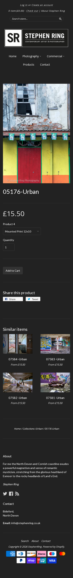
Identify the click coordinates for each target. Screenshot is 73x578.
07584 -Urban (18, 359)
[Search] (60, 18)
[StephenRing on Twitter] (5, 493)
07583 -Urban (55, 359)
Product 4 (9, 224)
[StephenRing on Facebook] (11, 493)
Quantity (8, 240)
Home (13, 56)
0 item (16, 10)
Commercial (55, 56)
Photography (31, 56)
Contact (45, 64)
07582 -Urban (18, 397)
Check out (32, 10)
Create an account (42, 4)
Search (25, 541)
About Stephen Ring (53, 10)
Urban (39, 428)
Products (28, 64)
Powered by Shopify (53, 546)
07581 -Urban (55, 397)
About (35, 541)
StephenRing (35, 546)
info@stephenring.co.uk (25, 523)
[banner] (36, 38)
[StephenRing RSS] (17, 493)
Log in (23, 4)
